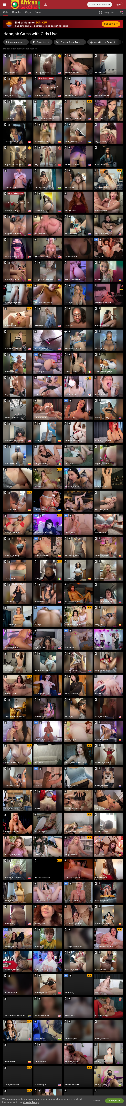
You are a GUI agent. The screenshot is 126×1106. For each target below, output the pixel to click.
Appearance (16, 42)
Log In (118, 4)
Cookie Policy (31, 1102)
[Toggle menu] (4, 4)
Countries (41, 42)
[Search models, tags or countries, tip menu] (121, 12)
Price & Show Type (70, 42)
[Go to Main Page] (25, 4)
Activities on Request (104, 42)
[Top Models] (45, 4)
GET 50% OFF (111, 24)
